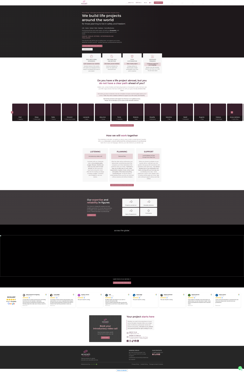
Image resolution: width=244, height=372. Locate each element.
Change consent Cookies (156, 364)
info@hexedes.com (157, 352)
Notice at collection (122, 370)
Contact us (158, 2)
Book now (105, 337)
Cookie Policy (144, 364)
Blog (145, 2)
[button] (87, 49)
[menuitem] (149, 2)
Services (138, 2)
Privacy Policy (135, 364)
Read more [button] (25, 305)
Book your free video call (122, 282)
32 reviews (13, 301)
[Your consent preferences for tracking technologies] (242, 370)
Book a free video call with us (92, 45)
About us (131, 2)
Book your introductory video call (122, 125)
